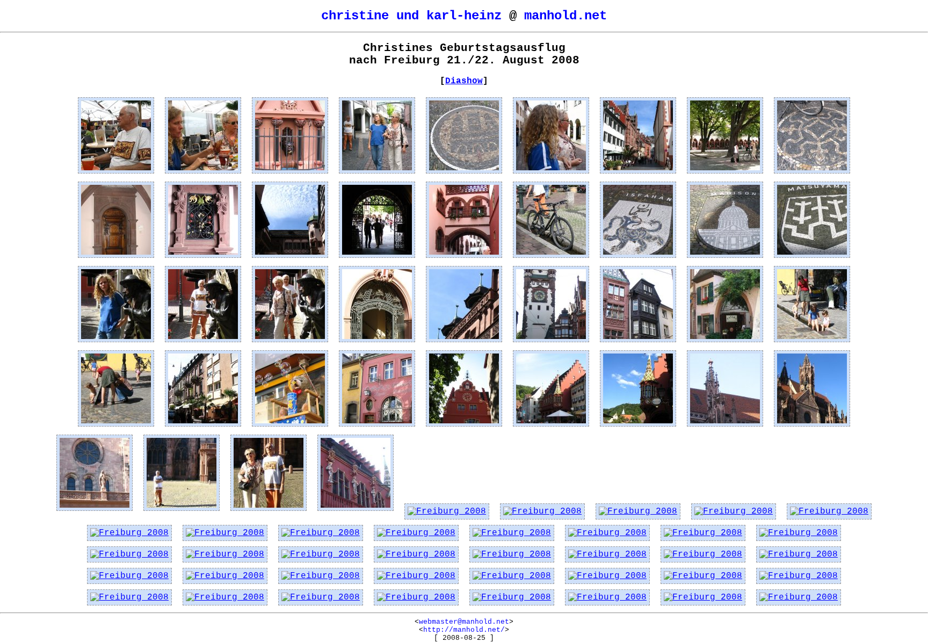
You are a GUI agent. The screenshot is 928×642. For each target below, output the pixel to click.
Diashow (464, 81)
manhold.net (565, 16)
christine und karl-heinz (411, 16)
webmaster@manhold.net (464, 622)
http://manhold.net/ (464, 630)
